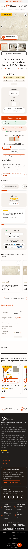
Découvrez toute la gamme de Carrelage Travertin (12, 174)
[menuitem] (4, 47)
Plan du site (14, 547)
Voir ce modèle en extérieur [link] (19, 318)
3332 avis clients (11, 453)
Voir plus (5, 180)
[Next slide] (26, 26)
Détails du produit (7, 305)
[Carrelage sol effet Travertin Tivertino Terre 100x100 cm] (11, 139)
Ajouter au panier (14, 118)
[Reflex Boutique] (11, 6)
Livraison (4, 347)
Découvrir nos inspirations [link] (11, 482)
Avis (2, 352)
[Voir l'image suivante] (19, 270)
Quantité (14, 100)
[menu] (3, 6)
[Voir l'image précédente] (3, 270)
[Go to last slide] (2, 26)
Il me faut (14, 89)
